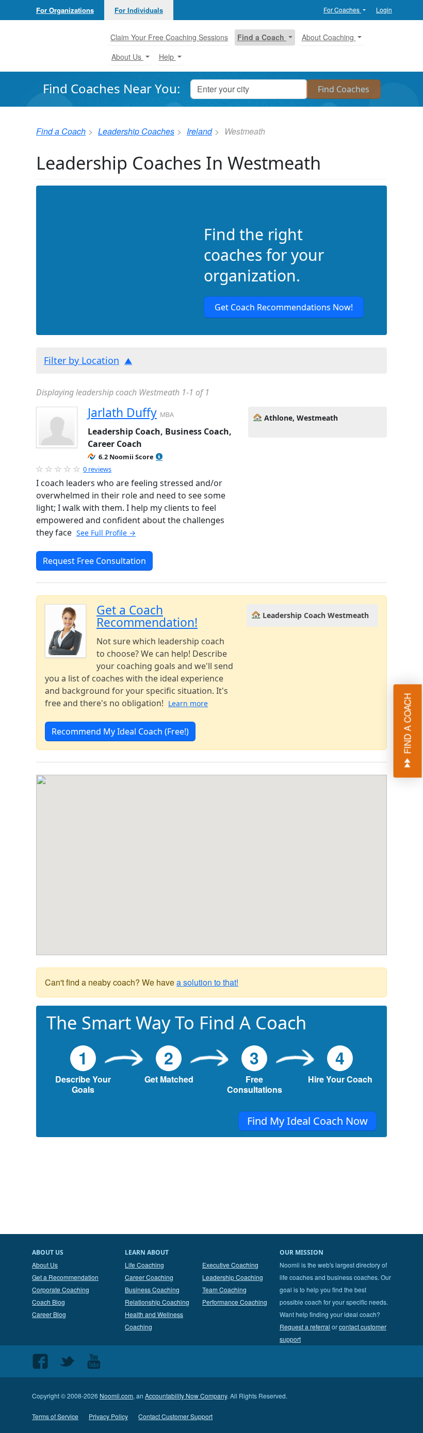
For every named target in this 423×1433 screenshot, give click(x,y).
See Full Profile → (106, 533)
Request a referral (305, 1326)
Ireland (199, 131)
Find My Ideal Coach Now (307, 1121)
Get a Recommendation (65, 1277)
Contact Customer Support (175, 1416)
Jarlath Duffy (122, 413)
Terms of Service (55, 1416)
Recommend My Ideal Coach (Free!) (120, 731)
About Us (45, 1264)
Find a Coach (61, 131)
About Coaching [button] (329, 37)
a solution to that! (207, 982)
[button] (159, 457)
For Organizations (65, 10)
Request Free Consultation (94, 560)
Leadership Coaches (136, 131)
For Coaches (342, 9)
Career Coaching (149, 1277)
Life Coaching (144, 1264)
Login (384, 9)
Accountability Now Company (186, 1395)
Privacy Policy (108, 1416)
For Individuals (139, 10)
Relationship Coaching (157, 1301)
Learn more (188, 703)
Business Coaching (152, 1289)
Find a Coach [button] (261, 37)
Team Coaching (224, 1289)
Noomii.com (116, 1395)
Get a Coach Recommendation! (147, 616)
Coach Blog (48, 1301)
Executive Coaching (230, 1264)
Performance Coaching (234, 1301)
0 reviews (97, 469)
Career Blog (49, 1314)
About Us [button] (127, 57)
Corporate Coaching (60, 1289)
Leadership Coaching (232, 1277)
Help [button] (167, 57)
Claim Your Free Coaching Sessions (169, 37)
